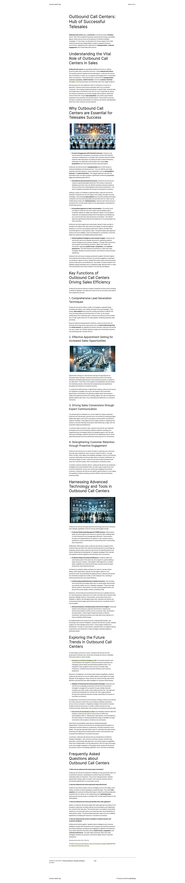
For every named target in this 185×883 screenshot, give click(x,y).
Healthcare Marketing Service (80, 845)
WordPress (132, 878)
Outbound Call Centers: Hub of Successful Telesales (90, 843)
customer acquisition (75, 79)
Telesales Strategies (79, 860)
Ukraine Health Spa (55, 4)
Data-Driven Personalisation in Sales (83, 711)
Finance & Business (68, 860)
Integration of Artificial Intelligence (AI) (84, 660)
